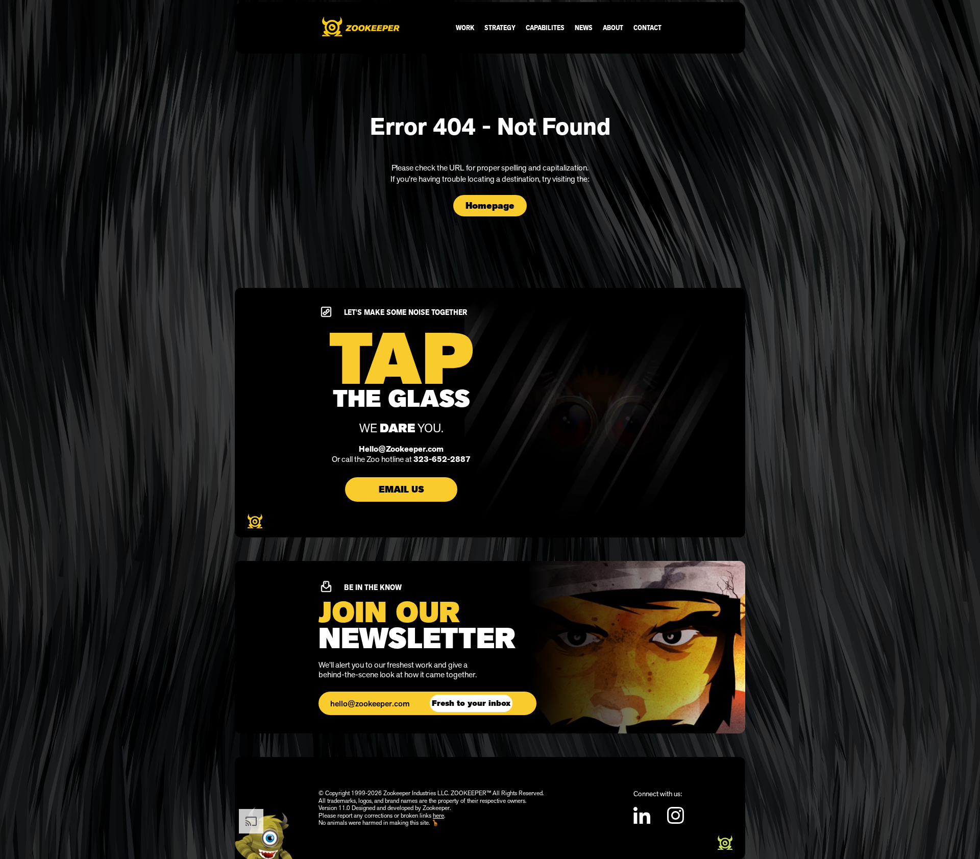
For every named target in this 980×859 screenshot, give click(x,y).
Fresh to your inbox (471, 703)
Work (465, 27)
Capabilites (545, 27)
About (613, 27)
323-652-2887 (442, 459)
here (438, 816)
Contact (647, 27)
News (584, 27)
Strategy (500, 27)
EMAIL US (401, 489)
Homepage (489, 206)
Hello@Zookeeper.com (401, 449)
